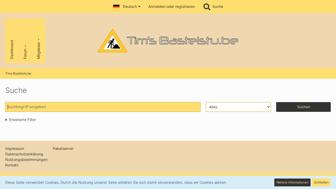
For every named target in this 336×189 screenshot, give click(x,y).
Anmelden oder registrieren (171, 6)
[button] (126, 6)
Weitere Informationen (292, 182)
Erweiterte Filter (22, 119)
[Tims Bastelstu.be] (168, 40)
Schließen (321, 182)
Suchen (303, 106)
